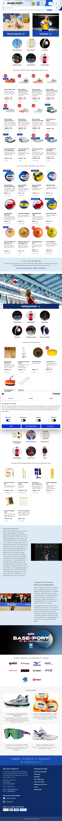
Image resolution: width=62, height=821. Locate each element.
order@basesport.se (12, 789)
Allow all (50, 426)
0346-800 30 (11, 791)
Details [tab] (31, 398)
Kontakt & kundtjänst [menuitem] (40, 771)
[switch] (23, 420)
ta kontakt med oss (18, 263)
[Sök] (57, 8)
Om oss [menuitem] (36, 787)
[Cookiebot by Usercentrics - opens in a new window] (53, 394)
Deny (11, 426)
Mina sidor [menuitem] (37, 774)
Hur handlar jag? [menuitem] (39, 779)
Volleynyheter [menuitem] (38, 789)
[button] (4, 3)
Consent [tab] (11, 398)
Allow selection (31, 426)
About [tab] (51, 398)
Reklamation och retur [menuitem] (40, 784)
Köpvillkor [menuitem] (37, 776)
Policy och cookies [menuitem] (39, 781)
